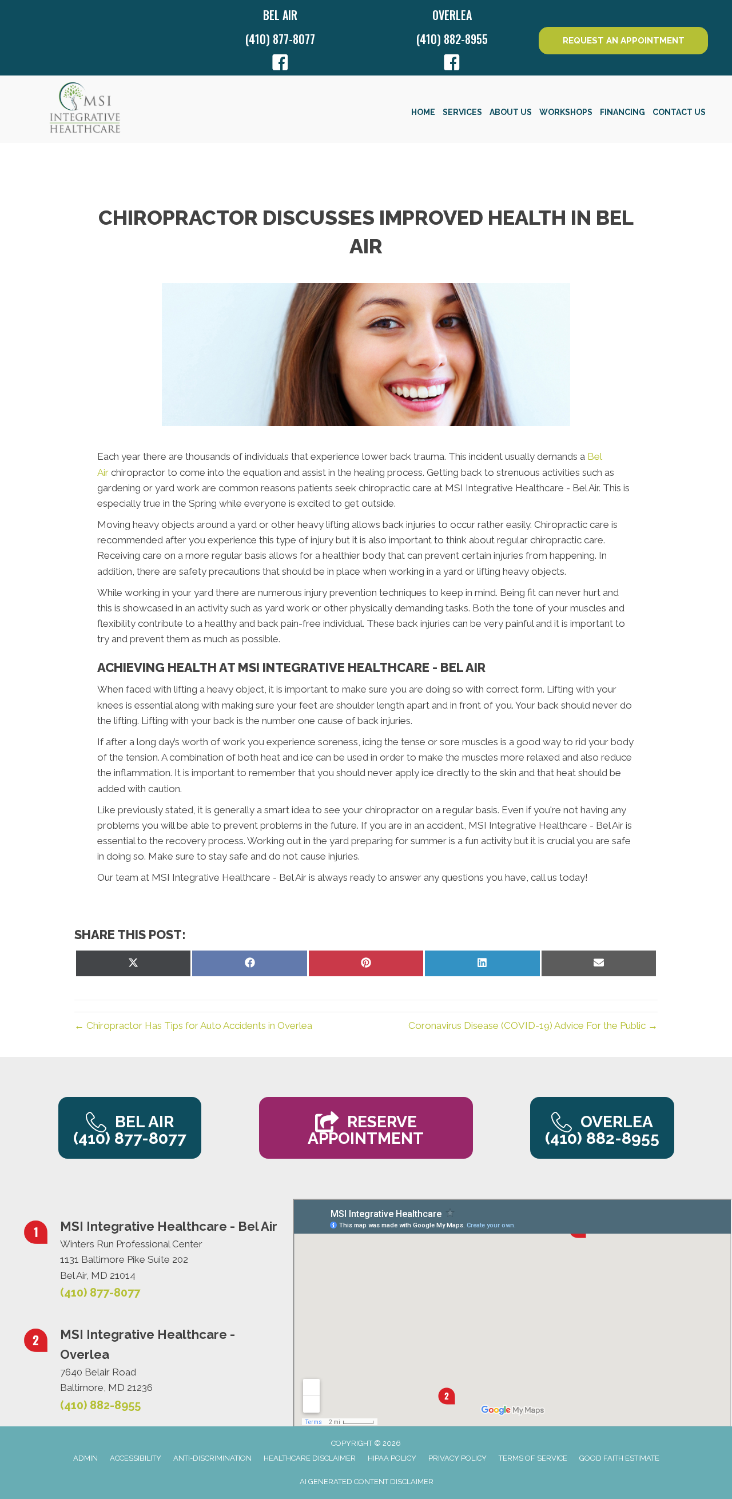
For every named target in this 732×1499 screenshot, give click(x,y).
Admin (85, 1458)
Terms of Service (533, 1458)
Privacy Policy (457, 1458)
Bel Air (280, 14)
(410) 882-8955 (452, 38)
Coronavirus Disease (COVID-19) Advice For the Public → (533, 1025)
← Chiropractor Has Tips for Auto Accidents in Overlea (193, 1025)
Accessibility (135, 1458)
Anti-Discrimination (212, 1458)
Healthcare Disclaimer (310, 1458)
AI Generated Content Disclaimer (366, 1481)
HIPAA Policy (392, 1458)
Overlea (452, 14)
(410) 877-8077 (280, 38)
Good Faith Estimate (619, 1458)
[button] (623, 40)
